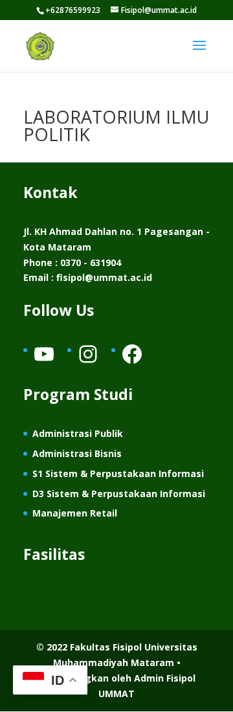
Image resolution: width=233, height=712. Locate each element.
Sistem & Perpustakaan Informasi (126, 493)
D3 (39, 493)
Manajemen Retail (74, 513)
